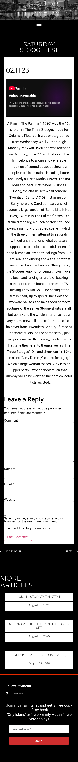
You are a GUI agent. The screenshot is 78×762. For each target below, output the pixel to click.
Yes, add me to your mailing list (29, 528)
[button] (39, 26)
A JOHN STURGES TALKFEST (39, 597)
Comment (12, 420)
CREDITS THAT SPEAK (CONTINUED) (39, 655)
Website (9, 499)
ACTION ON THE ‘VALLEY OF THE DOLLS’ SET (39, 626)
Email (9, 484)
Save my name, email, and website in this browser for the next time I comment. (33, 520)
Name (9, 468)
